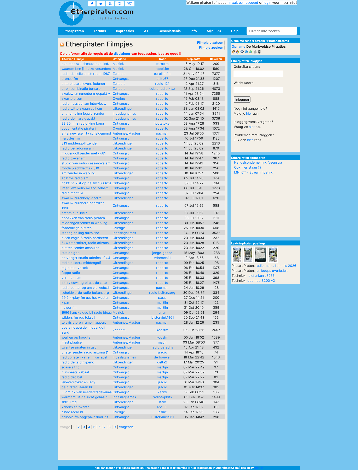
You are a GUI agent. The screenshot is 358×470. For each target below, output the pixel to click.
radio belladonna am (78, 148)
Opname (239, 46)
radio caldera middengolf (81, 263)
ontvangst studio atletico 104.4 (86, 258)
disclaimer (122, 53)
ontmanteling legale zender (83, 113)
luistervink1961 (162, 317)
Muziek (118, 64)
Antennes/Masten (126, 133)
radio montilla (72, 193)
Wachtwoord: (244, 83)
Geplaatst (193, 59)
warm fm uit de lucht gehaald (85, 397)
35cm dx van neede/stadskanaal (87, 392)
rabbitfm (162, 69)
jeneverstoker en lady (78, 382)
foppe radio (71, 273)
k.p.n (65, 302)
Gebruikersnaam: (247, 66)
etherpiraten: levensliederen (83, 83)
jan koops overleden (272, 270)
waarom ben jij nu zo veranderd (86, 69)
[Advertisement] (221, 14)
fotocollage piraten (77, 228)
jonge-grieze (162, 253)
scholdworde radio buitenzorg (85, 292)
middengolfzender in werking (84, 223)
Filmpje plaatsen (210, 42)
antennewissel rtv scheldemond (86, 133)
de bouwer (162, 357)
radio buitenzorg (162, 292)
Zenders (119, 74)
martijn (162, 302)
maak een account (243, 2)
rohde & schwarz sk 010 (80, 168)
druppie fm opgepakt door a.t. (85, 417)
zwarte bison (72, 98)
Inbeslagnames (124, 113)
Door (162, 59)
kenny (162, 392)
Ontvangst (121, 79)
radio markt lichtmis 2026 (276, 266)
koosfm (162, 330)
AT (146, 31)
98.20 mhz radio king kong (83, 123)
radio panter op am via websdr (86, 287)
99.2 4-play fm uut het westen (85, 297)
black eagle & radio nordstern (85, 238)
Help (234, 31)
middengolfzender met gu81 (84, 153)
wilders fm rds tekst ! (78, 317)
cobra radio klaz (162, 88)
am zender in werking (78, 173)
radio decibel (72, 377)
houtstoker (162, 123)
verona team (71, 278)
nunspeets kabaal (75, 372)
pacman (162, 133)
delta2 (162, 362)
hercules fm (71, 138)
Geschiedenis (169, 31)
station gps (70, 253)
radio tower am (74, 158)
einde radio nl (72, 412)
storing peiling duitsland (80, 233)
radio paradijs (162, 347)
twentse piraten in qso (79, 347)
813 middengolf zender (80, 143)
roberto (162, 93)
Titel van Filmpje (73, 59)
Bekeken (216, 59)
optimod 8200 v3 (261, 280)
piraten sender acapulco (80, 248)
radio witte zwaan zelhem (82, 108)
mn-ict (258, 467)
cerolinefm (162, 74)
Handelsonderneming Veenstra (258, 162)
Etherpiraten (73, 31)
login (267, 2)
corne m (162, 64)
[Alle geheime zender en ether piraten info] (71, 13)
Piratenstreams (278, 41)
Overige (119, 98)
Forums (100, 31)
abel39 (162, 407)
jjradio (162, 352)
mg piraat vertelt (75, 268)
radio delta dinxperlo (78, 362)
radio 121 (162, 83)
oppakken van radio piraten (83, 218)
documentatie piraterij (79, 128)
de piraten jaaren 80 (77, 387)
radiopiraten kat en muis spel (84, 357)
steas (162, 297)
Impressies (125, 31)
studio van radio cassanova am (86, 163)
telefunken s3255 (261, 275)
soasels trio (71, 367)
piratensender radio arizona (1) (86, 352)
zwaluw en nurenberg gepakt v (86, 93)
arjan (162, 312)
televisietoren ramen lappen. (84, 322)
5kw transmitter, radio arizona (85, 243)
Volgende (126, 427)
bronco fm (70, 79)
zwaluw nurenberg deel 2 (81, 198)
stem (162, 402)
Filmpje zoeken (211, 47)
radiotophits (162, 397)
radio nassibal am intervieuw (84, 103)
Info (194, 31)
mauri (162, 342)
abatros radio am (75, 178)
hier (249, 113)
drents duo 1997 (74, 213)
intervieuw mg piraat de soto (84, 283)
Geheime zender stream (248, 41)
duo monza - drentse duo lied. (85, 64)
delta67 (162, 79)
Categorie (119, 59)
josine (162, 412)
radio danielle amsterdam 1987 (86, 74)
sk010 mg (69, 402)
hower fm (69, 307)
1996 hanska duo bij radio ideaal (87, 312)
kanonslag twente (75, 407)
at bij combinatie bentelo (81, 88)
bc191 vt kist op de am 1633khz (86, 183)
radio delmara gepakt (78, 118)
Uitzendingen (123, 108)
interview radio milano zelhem (85, 188)
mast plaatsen (72, 342)
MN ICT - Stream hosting (253, 172)
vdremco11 (162, 258)
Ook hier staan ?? (247, 167)
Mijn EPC (214, 31)
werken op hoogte (76, 337)
